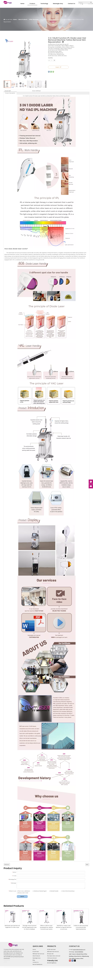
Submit (22, 896)
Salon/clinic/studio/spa (68, 891)
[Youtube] (70, 960)
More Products (36, 956)
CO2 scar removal (51, 958)
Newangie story (36, 958)
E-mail (70, 949)
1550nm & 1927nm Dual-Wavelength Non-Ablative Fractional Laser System (29, 927)
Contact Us (35, 962)
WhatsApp (71, 952)
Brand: (34, 91)
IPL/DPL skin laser (51, 949)
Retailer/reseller (54, 891)
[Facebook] (72, 960)
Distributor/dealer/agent (40, 891)
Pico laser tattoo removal (53, 956)
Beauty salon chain (23, 893)
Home (34, 949)
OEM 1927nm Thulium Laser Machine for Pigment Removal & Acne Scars (46, 927)
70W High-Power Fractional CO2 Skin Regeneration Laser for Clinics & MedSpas (12, 927)
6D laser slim (50, 954)
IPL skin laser (36, 951)
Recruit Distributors (37, 964)
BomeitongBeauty (51, 963)
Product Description (10, 93)
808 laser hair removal (38, 954)
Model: (6, 91)
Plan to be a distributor (24, 891)
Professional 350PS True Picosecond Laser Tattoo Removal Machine (81, 927)
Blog (34, 960)
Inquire (57, 67)
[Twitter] (75, 960)
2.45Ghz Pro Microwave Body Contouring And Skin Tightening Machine (63, 927)
